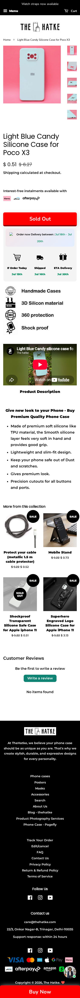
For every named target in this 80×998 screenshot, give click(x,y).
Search (40, 800)
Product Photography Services (40, 818)
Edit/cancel (40, 846)
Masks (40, 788)
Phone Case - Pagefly (40, 824)
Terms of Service (40, 876)
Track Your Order (40, 840)
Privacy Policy (40, 864)
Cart (73, 11)
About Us (40, 806)
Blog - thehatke (40, 812)
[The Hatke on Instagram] (40, 898)
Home (7, 40)
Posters (40, 782)
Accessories (40, 794)
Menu (13, 11)
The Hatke (52, 983)
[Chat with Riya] (70, 972)
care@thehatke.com (40, 922)
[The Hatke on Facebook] (30, 898)
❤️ (63, 983)
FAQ (40, 852)
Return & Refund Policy (40, 870)
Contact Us (40, 858)
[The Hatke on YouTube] (50, 898)
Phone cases (40, 776)
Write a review (40, 678)
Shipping (11, 173)
